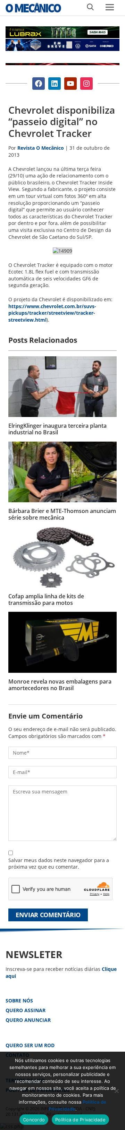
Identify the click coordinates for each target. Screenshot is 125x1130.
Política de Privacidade (80, 1119)
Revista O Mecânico (33, 7)
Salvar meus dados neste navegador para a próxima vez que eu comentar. (58, 863)
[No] (116, 1090)
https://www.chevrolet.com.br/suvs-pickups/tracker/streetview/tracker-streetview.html (52, 313)
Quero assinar (25, 1010)
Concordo (34, 1119)
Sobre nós (19, 1000)
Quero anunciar (28, 1020)
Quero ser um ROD (30, 1045)
